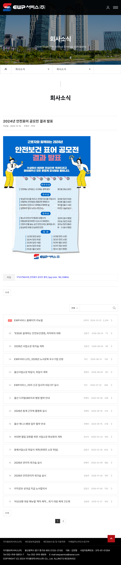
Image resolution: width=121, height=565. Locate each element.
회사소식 (20, 69)
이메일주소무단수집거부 (78, 541)
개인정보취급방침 (32, 541)
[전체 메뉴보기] (115, 7)
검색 (114, 308)
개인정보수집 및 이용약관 (54, 541)
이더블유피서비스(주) (12, 541)
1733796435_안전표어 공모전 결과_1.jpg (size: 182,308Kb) (43, 277)
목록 (7, 292)
